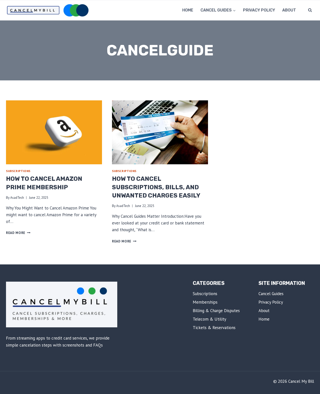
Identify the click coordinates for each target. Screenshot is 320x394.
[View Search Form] (310, 10)
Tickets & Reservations (214, 327)
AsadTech (17, 197)
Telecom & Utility (209, 319)
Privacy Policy (259, 10)
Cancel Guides (271, 293)
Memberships (205, 302)
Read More (18, 232)
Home (187, 10)
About (289, 10)
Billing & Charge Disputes (216, 310)
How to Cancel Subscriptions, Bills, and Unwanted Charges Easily (156, 187)
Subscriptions (18, 171)
